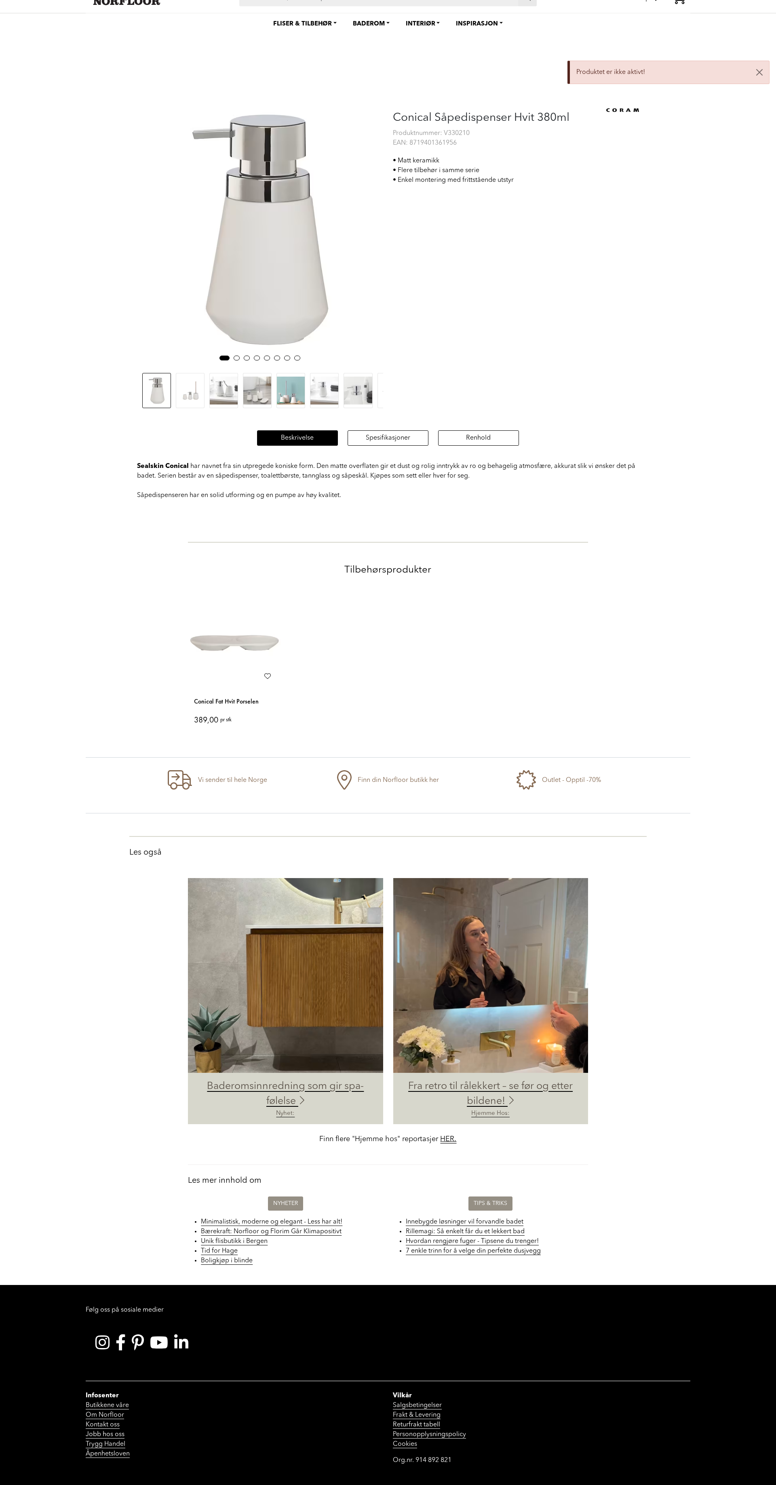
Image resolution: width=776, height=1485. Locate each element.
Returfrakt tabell (416, 1425)
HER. (448, 1139)
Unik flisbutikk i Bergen (234, 1241)
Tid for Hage (219, 1251)
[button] (224, 358)
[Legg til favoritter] (267, 677)
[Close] (759, 72)
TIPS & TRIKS (490, 1203)
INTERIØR (420, 24)
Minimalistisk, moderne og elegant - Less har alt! (271, 1222)
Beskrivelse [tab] (297, 438)
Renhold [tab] (478, 438)
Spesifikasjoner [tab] (388, 438)
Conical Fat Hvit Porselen (226, 701)
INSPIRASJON (477, 24)
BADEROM (369, 24)
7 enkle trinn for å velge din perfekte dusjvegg (473, 1251)
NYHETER (285, 1203)
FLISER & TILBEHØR (302, 24)
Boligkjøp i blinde (227, 1261)
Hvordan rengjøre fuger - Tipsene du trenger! (472, 1241)
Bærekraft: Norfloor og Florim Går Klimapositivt (271, 1231)
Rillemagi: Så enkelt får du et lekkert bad (465, 1231)
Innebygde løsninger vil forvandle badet (464, 1222)
